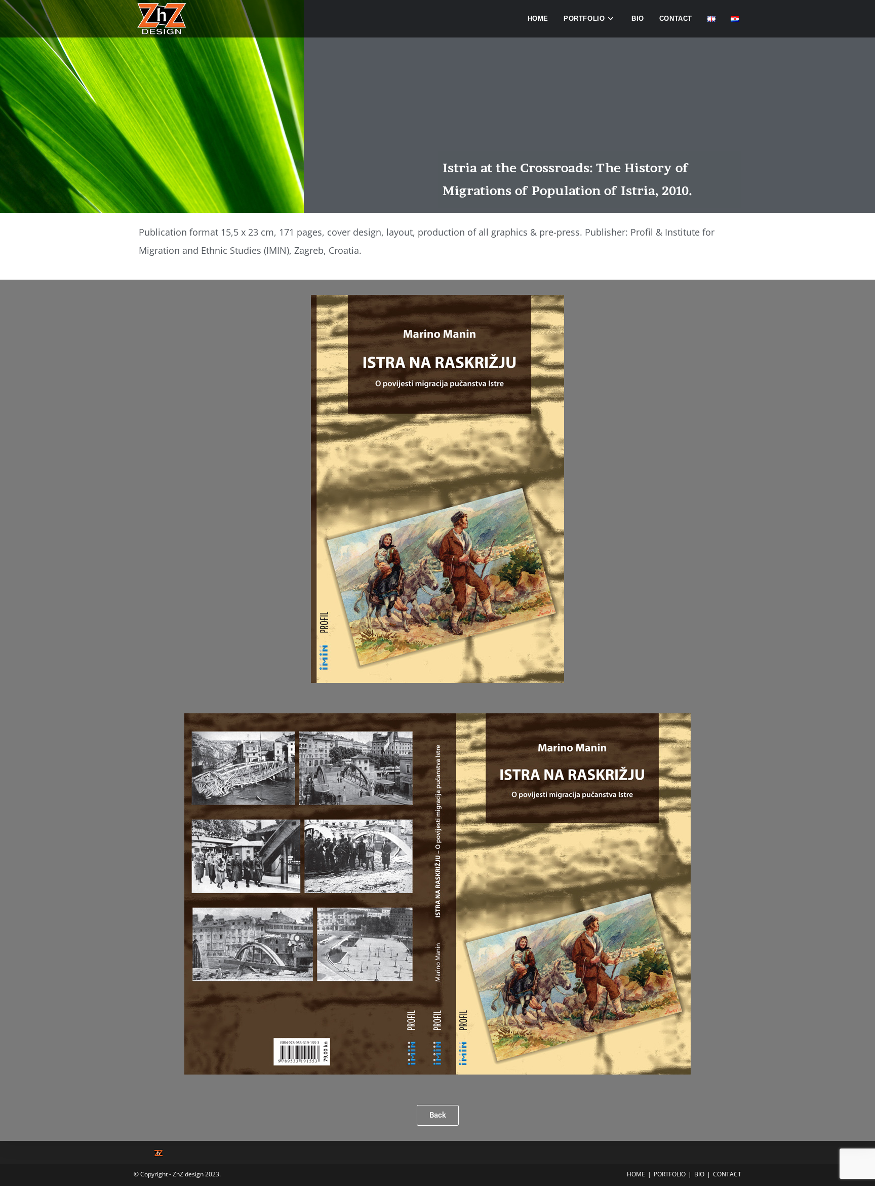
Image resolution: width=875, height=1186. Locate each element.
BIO (699, 1174)
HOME (636, 1174)
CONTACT (727, 1174)
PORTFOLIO (670, 1174)
